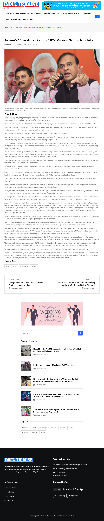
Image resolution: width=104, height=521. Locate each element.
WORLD (15, 266)
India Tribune (47, 516)
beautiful (25, 428)
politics (72, 428)
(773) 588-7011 (62, 475)
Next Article (89, 279)
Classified (22, 20)
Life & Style (78, 13)
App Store (74, 496)
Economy (39, 13)
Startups (64, 13)
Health (7, 20)
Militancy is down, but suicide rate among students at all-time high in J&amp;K (76, 284)
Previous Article (16, 279)
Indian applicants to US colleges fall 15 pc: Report (55, 365)
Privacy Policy (11, 488)
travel (34, 428)
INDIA (7, 266)
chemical (53, 428)
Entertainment (49, 13)
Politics (32, 13)
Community (24, 13)
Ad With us (10, 496)
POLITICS (18, 27)
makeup (34, 432)
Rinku (8, 45)
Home (7, 13)
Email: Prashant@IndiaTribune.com (65, 469)
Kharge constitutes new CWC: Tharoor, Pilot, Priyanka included (26, 284)
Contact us (10, 492)
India (12, 13)
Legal (58, 13)
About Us (9, 500)
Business (30, 20)
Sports (70, 13)
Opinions (14, 20)
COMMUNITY (24, 266)
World (17, 13)
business (25, 432)
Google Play (60, 496)
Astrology (87, 13)
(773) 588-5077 (61, 473)
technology (43, 428)
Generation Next (68, 516)
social (43, 432)
